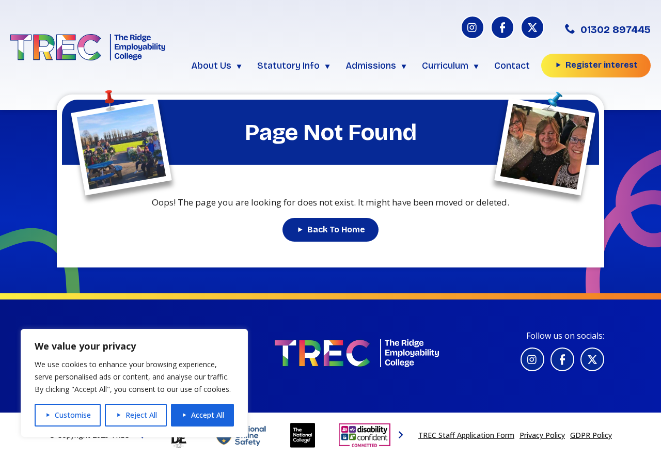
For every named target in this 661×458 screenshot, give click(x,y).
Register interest (601, 65)
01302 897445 (615, 29)
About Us (211, 65)
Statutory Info (288, 65)
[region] (134, 383)
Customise (73, 415)
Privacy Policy (542, 435)
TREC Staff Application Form (466, 435)
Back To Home (336, 229)
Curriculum (445, 65)
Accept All (207, 415)
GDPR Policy (591, 435)
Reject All (141, 415)
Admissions (370, 65)
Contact (512, 65)
